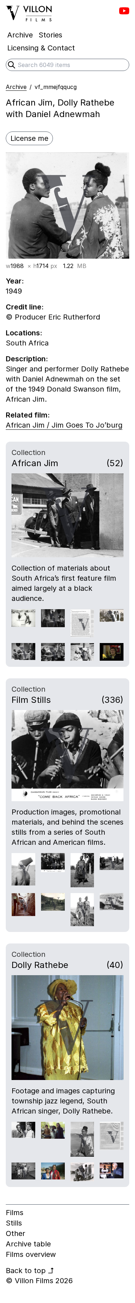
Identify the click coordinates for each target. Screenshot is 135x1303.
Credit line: (25, 307)
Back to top (30, 1270)
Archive (16, 86)
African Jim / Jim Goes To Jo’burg (64, 425)
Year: (15, 281)
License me (29, 138)
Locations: (24, 333)
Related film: (28, 415)
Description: (27, 358)
